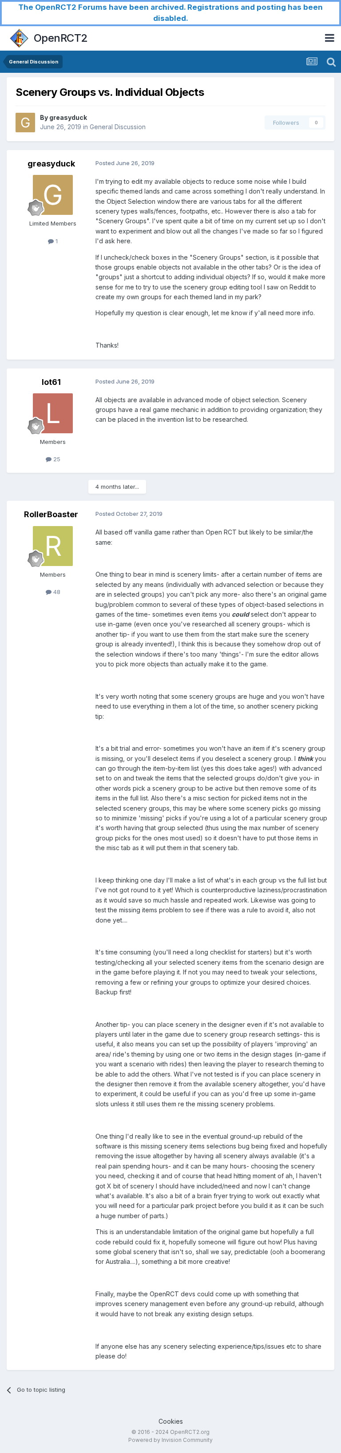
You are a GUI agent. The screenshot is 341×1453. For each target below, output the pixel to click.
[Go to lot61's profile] (53, 413)
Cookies (171, 1421)
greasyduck (68, 117)
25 (56, 459)
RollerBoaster (51, 514)
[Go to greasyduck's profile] (25, 122)
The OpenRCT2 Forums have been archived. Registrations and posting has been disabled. (170, 13)
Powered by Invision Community (170, 1440)
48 (56, 591)
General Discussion (118, 127)
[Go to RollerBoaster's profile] (53, 546)
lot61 (51, 382)
